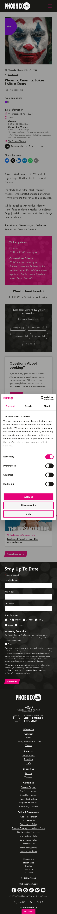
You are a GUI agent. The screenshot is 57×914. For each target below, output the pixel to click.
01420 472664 (22, 297)
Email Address (12, 580)
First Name (9, 591)
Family (40, 619)
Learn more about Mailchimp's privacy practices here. (25, 671)
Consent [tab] (10, 406)
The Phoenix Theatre (17, 141)
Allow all (28, 497)
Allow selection (28, 505)
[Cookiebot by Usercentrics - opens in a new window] (41, 398)
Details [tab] (28, 406)
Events (13, 74)
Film (9, 619)
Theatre (18, 619)
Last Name (9, 603)
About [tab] (47, 406)
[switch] (49, 465)
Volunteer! (28, 911)
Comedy (29, 619)
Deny (28, 514)
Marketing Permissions (16, 631)
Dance (10, 625)
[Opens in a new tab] (28, 708)
